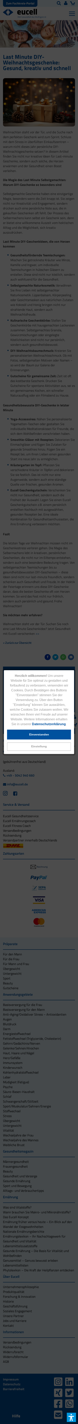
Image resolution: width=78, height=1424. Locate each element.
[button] (39, 747)
